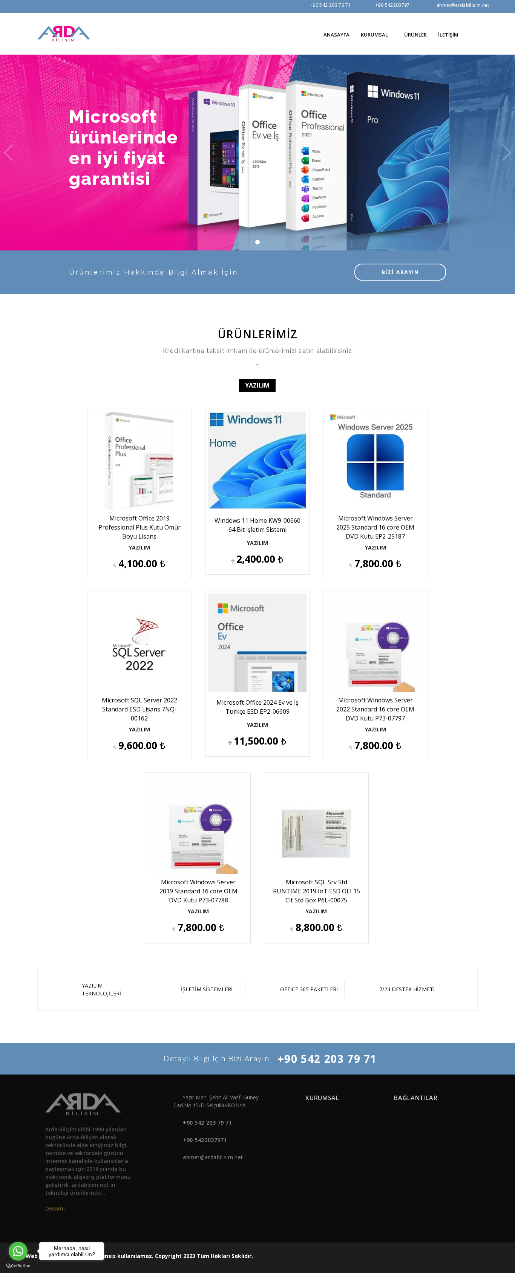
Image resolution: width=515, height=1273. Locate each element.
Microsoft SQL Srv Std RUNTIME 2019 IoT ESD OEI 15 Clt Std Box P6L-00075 (316, 891)
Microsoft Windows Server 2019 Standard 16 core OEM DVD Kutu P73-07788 (198, 891)
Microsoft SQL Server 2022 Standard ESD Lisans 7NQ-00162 (139, 709)
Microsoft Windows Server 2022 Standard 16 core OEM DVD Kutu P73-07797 (375, 709)
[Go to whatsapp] (18, 1251)
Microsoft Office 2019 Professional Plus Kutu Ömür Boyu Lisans (139, 527)
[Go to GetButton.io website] (18, 1265)
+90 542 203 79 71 (330, 5)
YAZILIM (257, 385)
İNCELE (142, 489)
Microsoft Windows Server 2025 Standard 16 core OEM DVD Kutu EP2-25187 (375, 527)
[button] (474, 34)
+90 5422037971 (393, 5)
